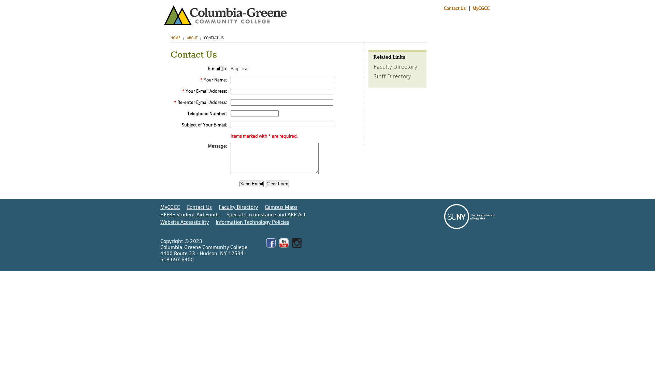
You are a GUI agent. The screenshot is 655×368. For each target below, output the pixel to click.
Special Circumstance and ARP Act (266, 215)
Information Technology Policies (252, 222)
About (192, 38)
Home (175, 38)
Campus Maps (281, 207)
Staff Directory (392, 76)
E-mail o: (217, 68)
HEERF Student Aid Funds (190, 215)
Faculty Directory (395, 66)
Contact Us (455, 8)
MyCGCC (480, 8)
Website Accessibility (184, 222)
